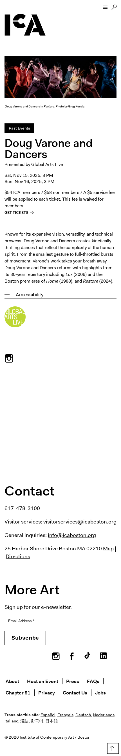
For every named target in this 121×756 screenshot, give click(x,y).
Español (48, 715)
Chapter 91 (18, 692)
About (12, 681)
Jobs (100, 692)
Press (72, 681)
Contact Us (75, 692)
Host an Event (42, 681)
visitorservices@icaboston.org (79, 521)
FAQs (93, 681)
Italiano (11, 721)
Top (111, 747)
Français (65, 715)
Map (108, 548)
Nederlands (104, 715)
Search (114, 8)
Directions (18, 556)
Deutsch (83, 715)
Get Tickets (17, 212)
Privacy (46, 692)
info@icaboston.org (72, 535)
